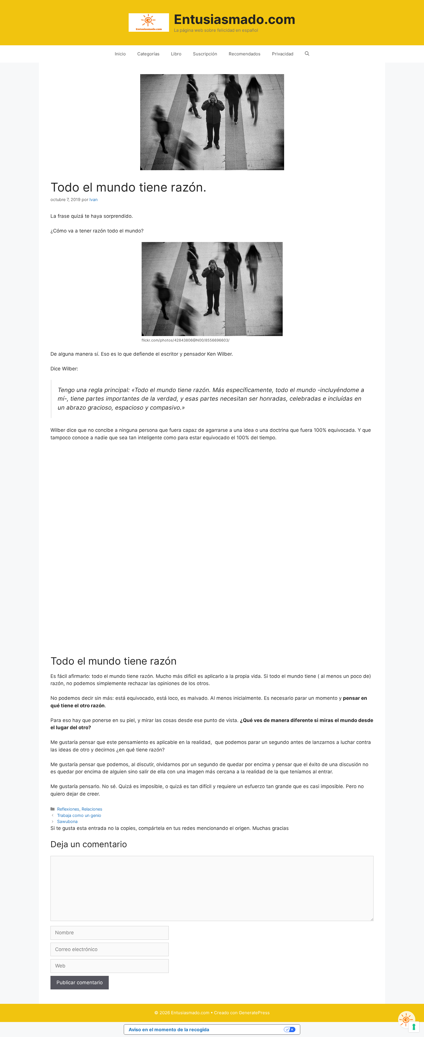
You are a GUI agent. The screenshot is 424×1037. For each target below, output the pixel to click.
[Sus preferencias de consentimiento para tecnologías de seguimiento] (413, 1026)
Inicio (120, 54)
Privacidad (282, 54)
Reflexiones (68, 809)
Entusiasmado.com (234, 19)
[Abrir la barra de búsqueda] (307, 54)
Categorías (148, 54)
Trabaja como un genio (79, 815)
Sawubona (67, 821)
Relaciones (92, 809)
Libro (176, 54)
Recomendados (244, 54)
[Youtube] (406, 1019)
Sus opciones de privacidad (249, 1029)
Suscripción (205, 54)
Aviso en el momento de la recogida (169, 1029)
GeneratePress (254, 1012)
